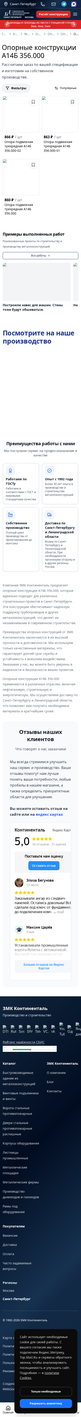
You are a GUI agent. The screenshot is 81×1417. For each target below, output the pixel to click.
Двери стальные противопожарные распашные (17, 1128)
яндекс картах (49, 814)
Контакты (54, 1091)
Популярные (68, 88)
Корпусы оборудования (21, 1143)
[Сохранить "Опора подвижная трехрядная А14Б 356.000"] (33, 165)
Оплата (8, 1254)
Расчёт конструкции (53, 14)
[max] (73, 4)
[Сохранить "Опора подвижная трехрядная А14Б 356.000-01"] (72, 102)
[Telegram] (64, 4)
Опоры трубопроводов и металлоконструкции (51, 34)
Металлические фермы (21, 1182)
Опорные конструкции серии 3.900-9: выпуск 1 (64, 34)
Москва (8, 1290)
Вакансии (10, 1235)
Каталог (15, 34)
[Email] (54, 4)
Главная (4, 34)
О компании (56, 1073)
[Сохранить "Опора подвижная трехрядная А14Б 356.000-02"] (33, 102)
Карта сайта (12, 1338)
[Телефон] (43, 4)
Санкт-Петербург (17, 1299)
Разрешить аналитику (46, 1403)
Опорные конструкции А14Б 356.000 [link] (76, 34)
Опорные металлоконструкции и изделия (39, 34)
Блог (50, 1082)
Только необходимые (46, 1391)
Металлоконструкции (27, 34)
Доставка (10, 1245)
